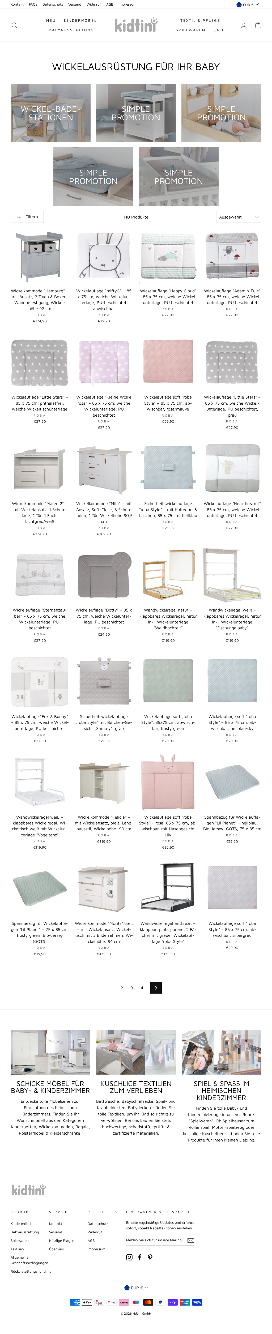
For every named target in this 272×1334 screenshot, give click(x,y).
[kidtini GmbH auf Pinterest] (150, 1257)
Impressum (128, 4)
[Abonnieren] (190, 1240)
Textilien (17, 1249)
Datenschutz (52, 4)
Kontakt (17, 4)
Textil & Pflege (200, 20)
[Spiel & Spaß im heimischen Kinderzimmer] (221, 1052)
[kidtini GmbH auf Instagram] (129, 1257)
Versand (74, 4)
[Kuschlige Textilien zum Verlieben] (136, 1052)
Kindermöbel (80, 20)
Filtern (31, 216)
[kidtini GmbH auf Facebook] (140, 1257)
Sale (219, 30)
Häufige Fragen (61, 1240)
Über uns (56, 1249)
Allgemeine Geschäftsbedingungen (29, 1260)
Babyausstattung (71, 30)
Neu (51, 20)
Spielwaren (191, 30)
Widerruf (94, 4)
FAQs (33, 4)
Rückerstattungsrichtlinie (31, 1271)
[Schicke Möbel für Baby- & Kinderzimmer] (50, 1052)
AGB (109, 4)
